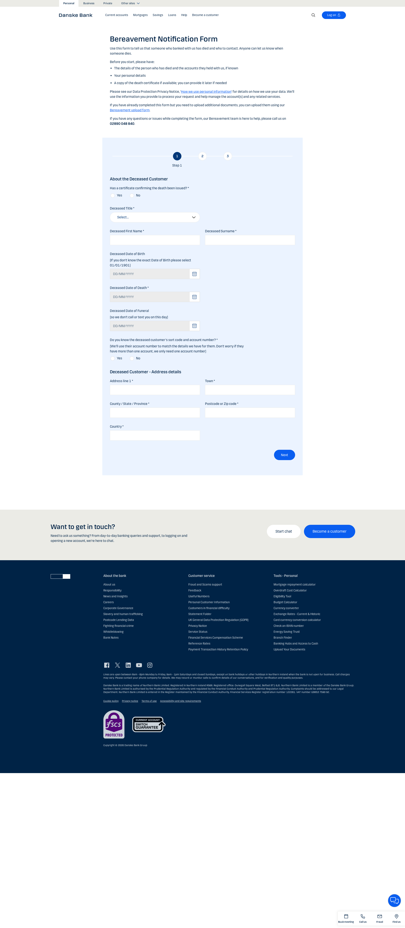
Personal (68, 3)
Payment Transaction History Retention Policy (218, 649)
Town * (210, 381)
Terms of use (149, 701)
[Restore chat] (394, 900)
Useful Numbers (198, 596)
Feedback (194, 590)
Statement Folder (199, 614)
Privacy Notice (197, 626)
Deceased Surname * (220, 231)
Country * (117, 426)
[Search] (313, 15)
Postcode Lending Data (118, 620)
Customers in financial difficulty (209, 608)
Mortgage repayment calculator (295, 584)
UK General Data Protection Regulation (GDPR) (218, 620)
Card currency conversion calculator (297, 620)
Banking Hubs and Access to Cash (296, 643)
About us (109, 584)
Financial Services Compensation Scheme (215, 637)
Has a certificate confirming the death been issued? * (149, 188)
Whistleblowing (113, 632)
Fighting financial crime (118, 626)
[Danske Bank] (77, 14)
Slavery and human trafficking (123, 614)
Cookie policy (111, 701)
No (138, 195)
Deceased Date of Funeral (129, 311)
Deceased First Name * (127, 231)
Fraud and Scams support (205, 584)
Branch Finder (283, 637)
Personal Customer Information (209, 602)
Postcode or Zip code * (221, 404)
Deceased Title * (122, 208)
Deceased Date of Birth (127, 254)
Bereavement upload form (130, 110)
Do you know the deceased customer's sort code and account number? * (164, 340)
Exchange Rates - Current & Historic (297, 614)
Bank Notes (111, 637)
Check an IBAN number (289, 626)
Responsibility (112, 590)
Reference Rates (199, 643)
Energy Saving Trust (287, 632)
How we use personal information (206, 92)
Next (284, 455)
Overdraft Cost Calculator (290, 590)
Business (88, 3)
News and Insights (115, 596)
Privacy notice (130, 701)
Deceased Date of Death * (129, 288)
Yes (119, 195)
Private (107, 3)
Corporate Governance (118, 608)
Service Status (197, 632)
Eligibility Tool (282, 596)
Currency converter (286, 608)
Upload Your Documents (289, 649)
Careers (108, 602)
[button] (116, 15)
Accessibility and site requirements (180, 701)
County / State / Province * (129, 404)
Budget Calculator (285, 602)
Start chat (283, 531)
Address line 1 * (121, 381)
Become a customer (330, 531)
